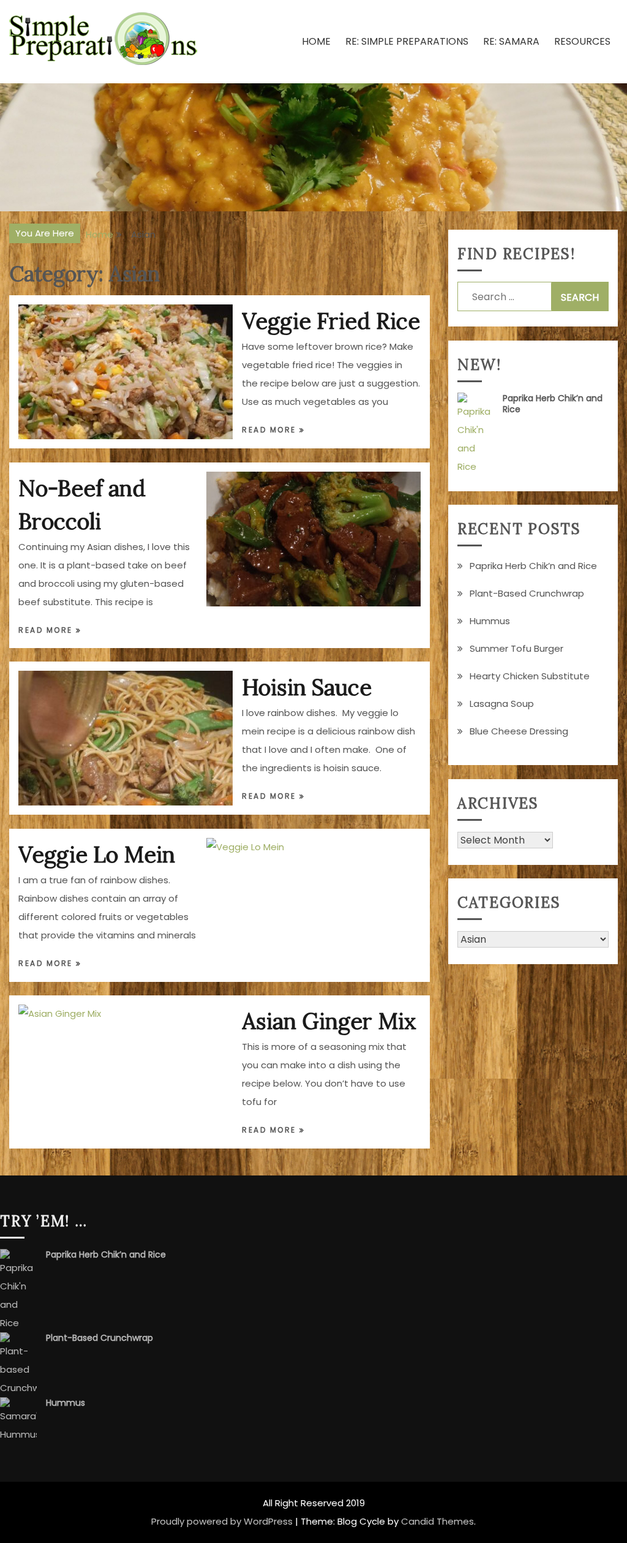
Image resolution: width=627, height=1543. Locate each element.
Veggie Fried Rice (331, 321)
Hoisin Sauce (307, 687)
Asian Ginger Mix (329, 1021)
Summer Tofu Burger (516, 648)
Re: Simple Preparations (406, 41)
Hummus (490, 620)
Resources (582, 41)
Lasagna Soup (502, 703)
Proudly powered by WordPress (222, 1521)
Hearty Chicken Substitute (530, 676)
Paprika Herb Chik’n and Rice (553, 403)
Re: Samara (511, 41)
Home (316, 41)
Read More (270, 429)
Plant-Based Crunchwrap (527, 593)
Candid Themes (437, 1521)
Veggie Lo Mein (96, 854)
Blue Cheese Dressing (519, 731)
